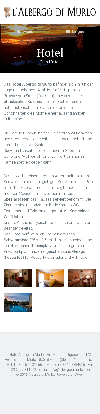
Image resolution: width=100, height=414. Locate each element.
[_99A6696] (50, 278)
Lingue (77, 31)
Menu (27, 31)
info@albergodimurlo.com (70, 370)
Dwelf (79, 375)
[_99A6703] (18, 278)
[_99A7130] (18, 302)
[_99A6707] (82, 278)
